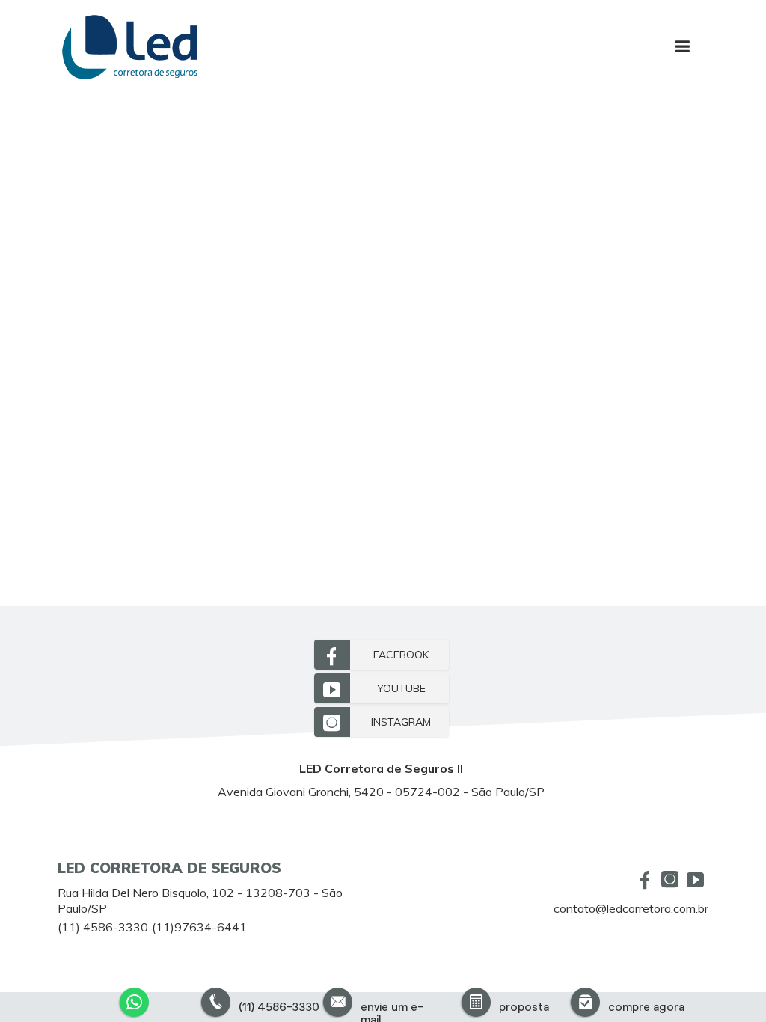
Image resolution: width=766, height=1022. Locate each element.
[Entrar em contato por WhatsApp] (138, 1001)
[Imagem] (300, 48)
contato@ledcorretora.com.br (631, 908)
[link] (381, 655)
